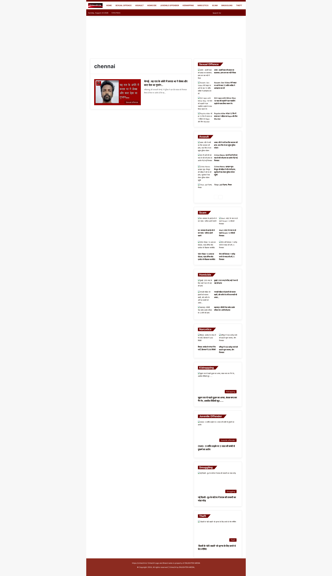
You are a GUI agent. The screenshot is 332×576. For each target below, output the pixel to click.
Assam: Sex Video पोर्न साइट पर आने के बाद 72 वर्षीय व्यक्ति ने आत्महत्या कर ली (225, 85)
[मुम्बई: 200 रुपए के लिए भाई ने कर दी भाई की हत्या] (205, 284)
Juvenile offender (169, 5)
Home (109, 5)
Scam (215, 5)
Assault (139, 5)
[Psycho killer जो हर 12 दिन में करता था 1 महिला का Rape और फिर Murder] (205, 117)
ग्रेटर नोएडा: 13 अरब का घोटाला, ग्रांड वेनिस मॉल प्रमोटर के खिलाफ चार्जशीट (206, 256)
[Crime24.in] (95, 5)
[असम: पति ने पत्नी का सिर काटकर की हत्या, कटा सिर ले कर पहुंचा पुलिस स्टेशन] (205, 146)
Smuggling (227, 5)
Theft (239, 5)
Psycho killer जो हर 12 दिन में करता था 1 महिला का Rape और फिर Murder (225, 116)
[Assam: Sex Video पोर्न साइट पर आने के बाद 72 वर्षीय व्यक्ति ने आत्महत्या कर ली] (205, 88)
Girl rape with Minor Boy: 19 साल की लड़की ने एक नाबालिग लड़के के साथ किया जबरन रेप (225, 101)
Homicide (152, 5)
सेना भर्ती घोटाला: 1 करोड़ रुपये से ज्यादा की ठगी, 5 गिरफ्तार (227, 256)
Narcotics (203, 5)
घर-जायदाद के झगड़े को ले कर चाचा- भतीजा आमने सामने (206, 233)
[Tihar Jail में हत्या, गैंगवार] (205, 188)
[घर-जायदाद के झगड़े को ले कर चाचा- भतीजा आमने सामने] (207, 222)
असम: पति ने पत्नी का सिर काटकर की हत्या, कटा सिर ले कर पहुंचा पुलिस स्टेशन (226, 145)
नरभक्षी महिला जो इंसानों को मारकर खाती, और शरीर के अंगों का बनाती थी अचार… (225, 294)
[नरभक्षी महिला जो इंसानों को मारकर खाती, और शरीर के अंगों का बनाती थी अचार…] (205, 297)
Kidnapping (188, 5)
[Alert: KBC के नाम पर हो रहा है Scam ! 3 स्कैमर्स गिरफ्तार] (228, 222)
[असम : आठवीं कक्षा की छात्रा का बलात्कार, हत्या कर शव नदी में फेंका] (205, 74)
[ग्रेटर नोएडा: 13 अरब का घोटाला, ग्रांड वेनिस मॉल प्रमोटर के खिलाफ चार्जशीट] (207, 246)
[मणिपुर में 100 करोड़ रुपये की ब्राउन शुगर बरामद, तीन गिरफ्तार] (228, 339)
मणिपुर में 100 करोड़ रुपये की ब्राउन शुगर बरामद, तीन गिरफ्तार (228, 349)
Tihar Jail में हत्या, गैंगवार (223, 185)
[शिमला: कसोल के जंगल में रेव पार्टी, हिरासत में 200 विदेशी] (207, 339)
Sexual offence (123, 5)
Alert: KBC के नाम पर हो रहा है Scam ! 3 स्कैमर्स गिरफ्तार (227, 233)
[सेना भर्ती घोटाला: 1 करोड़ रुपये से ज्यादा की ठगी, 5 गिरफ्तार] (228, 246)
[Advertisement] (166, 36)
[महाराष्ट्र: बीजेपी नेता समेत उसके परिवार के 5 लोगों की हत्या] (205, 311)
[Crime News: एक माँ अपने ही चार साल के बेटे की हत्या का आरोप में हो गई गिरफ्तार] (205, 158)
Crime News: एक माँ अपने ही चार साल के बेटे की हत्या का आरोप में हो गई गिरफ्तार (226, 158)
